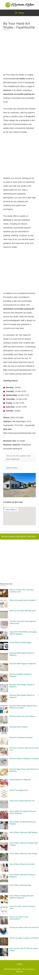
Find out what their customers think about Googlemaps (18, 457)
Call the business (12, 468)
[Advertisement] (19, 52)
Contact (19, 964)
